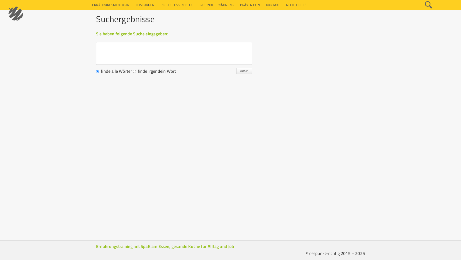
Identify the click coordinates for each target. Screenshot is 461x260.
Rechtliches (296, 4)
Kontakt (273, 4)
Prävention (250, 4)
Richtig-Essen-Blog (177, 4)
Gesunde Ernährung (217, 4)
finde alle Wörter (116, 71)
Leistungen (145, 4)
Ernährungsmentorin (111, 4)
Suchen (244, 71)
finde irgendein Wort (157, 71)
